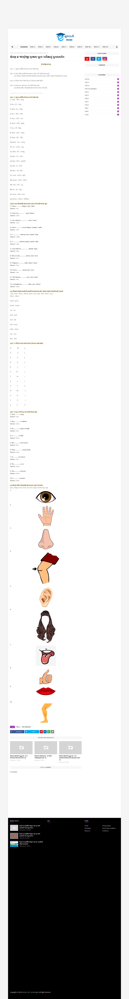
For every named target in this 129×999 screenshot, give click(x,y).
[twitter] (98, 59)
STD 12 (102, 85)
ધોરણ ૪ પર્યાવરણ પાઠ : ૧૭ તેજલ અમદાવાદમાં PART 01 (43, 757)
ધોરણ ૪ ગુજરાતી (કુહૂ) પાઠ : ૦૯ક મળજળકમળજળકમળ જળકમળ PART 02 (69, 758)
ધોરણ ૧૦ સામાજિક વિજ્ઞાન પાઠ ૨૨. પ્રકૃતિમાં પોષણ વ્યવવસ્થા (31, 843)
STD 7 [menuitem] (64, 47)
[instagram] (104, 59)
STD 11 (102, 82)
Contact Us (82, 996)
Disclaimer (88, 828)
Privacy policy (106, 826)
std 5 (102, 108)
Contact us (105, 831)
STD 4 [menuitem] (40, 47)
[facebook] (93, 59)
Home (12, 53)
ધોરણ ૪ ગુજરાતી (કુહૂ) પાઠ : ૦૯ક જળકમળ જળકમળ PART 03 (19, 757)
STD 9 (102, 105)
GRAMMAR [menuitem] (24, 47)
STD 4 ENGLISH (19, 53)
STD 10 (102, 79)
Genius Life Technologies (30, 992)
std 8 (102, 111)
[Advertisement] (64, 14)
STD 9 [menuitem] (79, 47)
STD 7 (102, 102)
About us (87, 831)
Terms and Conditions (109, 828)
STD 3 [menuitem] (32, 47)
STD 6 (102, 98)
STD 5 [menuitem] (48, 47)
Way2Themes (26, 996)
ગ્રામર (101, 114)
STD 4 (18, 727)
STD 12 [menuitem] (105, 47)
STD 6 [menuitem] (56, 47)
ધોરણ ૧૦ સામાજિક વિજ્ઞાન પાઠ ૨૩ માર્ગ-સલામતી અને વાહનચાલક (29, 827)
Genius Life (43, 996)
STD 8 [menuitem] (72, 47)
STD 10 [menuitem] (87, 47)
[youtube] (87, 59)
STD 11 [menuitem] (96, 47)
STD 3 (102, 92)
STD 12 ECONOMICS (102, 89)
